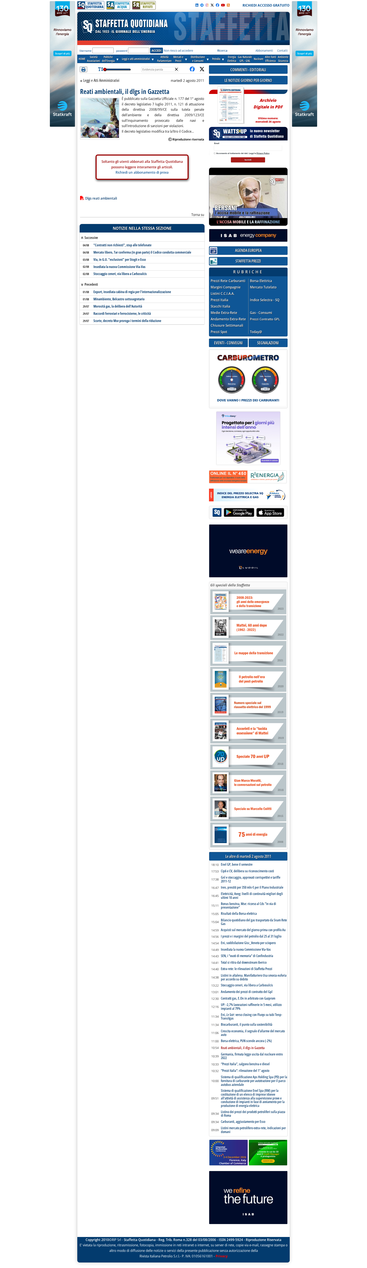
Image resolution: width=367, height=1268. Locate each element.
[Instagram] (207, 5)
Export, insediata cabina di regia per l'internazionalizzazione (132, 291)
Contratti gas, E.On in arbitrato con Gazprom (248, 998)
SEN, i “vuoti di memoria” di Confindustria (247, 956)
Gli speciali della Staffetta (230, 585)
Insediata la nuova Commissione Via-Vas (119, 266)
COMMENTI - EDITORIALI (248, 69)
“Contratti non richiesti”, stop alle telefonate (122, 245)
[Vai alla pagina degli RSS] (228, 5)
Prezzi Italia (219, 300)
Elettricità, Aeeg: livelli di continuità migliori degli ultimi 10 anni (252, 895)
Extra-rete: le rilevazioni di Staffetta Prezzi (246, 969)
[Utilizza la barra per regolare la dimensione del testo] (100, 69)
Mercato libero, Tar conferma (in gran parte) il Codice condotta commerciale (142, 252)
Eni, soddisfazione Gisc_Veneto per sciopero (248, 943)
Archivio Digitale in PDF (267, 109)
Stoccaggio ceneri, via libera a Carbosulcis (120, 273)
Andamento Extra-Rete (228, 319)
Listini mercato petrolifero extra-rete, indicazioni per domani (253, 1130)
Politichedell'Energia (108, 59)
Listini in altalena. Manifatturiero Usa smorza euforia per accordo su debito (254, 977)
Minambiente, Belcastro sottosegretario (119, 299)
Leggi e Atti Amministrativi (101, 80)
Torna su (197, 214)
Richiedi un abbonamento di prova (142, 172)
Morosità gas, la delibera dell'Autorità (117, 306)
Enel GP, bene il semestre (237, 865)
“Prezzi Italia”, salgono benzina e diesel (245, 1064)
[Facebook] (217, 5)
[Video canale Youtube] (223, 5)
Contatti (282, 50)
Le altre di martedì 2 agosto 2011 (248, 856)
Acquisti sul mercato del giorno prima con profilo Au (253, 930)
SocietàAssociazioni (93, 59)
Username (85, 50)
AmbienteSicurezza (283, 59)
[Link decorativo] (230, 105)
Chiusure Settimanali (227, 325)
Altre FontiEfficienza (270, 59)
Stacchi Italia (220, 306)
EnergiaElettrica (231, 59)
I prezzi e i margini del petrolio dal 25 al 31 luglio (251, 936)
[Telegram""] (202, 5)
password (121, 50)
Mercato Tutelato (263, 287)
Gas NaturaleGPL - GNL (245, 59)
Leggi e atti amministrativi (136, 59)
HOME (82, 59)
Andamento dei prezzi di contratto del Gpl (246, 992)
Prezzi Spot (219, 332)
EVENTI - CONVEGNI (228, 343)
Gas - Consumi (261, 313)
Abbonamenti (264, 50)
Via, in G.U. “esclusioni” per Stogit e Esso (119, 259)
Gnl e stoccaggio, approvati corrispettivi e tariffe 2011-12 (250, 879)
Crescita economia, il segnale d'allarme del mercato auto (253, 1033)
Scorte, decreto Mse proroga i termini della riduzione (127, 320)
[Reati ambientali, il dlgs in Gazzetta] (100, 118)
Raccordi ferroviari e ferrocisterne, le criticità (122, 313)
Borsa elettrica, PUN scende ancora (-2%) (246, 1041)
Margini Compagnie (226, 287)
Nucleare (258, 59)
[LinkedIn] (196, 5)
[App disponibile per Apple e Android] (248, 513)
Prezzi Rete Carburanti (228, 281)
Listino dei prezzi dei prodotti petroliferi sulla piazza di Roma (253, 1114)
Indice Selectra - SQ (264, 300)
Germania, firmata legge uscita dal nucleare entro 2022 (252, 1056)
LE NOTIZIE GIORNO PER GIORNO (248, 80)
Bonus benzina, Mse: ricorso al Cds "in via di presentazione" (248, 905)
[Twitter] (212, 5)
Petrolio (216, 59)
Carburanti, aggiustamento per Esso (243, 1122)
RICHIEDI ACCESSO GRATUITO (266, 5)
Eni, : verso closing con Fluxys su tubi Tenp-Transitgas (251, 1016)
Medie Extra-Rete (224, 313)
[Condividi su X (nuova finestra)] (202, 69)
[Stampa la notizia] (83, 69)
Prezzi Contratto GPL (265, 319)
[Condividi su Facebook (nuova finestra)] (192, 69)
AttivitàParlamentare (164, 59)
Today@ (256, 332)
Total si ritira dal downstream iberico (244, 962)
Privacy (222, 1256)
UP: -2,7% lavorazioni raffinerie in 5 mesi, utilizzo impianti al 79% (251, 1006)
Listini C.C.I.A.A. (222, 293)
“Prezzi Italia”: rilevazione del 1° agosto (245, 1071)
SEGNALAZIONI (268, 343)
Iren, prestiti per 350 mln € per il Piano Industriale (252, 887)
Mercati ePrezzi (178, 59)
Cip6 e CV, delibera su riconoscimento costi (247, 871)
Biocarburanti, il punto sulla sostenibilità (246, 1025)
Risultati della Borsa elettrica (239, 914)
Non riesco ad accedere (178, 50)
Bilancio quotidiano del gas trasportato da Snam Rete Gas (254, 922)
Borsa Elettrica (261, 281)
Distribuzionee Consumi (198, 59)
